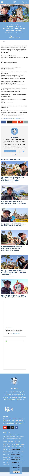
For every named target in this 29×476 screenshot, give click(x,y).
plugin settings (16, 333)
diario (4, 438)
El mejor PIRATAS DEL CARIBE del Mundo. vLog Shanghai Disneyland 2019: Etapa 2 (13, 272)
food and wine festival (15, 443)
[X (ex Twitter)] (12, 427)
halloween (6, 444)
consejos (12, 436)
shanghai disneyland (18, 118)
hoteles (22, 444)
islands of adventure (12, 446)
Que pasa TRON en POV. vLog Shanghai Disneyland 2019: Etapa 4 (13, 202)
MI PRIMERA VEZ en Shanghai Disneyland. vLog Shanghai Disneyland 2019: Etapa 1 (11, 248)
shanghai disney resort (6, 118)
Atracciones (6, 436)
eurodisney (6, 443)
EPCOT (19, 441)
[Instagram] (8, 427)
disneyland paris (7, 439)
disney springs (15, 439)
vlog (4, 462)
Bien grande (17, 37)
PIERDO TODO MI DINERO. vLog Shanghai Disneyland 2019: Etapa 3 (13, 296)
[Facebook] (16, 427)
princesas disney (7, 452)
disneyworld (6, 441)
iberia (4, 446)
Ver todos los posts (10, 151)
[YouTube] (5, 427)
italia (19, 446)
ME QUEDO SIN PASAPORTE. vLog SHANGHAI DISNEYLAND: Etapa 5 (13, 225)
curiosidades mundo (14, 24)
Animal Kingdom (16, 435)
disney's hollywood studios (14, 438)
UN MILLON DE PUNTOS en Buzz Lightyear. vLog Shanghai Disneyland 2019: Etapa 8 (12, 179)
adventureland (7, 435)
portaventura (6, 451)
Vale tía (16, 472)
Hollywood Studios (14, 444)
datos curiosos (19, 436)
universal (5, 459)
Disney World (13, 441)
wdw (9, 464)
